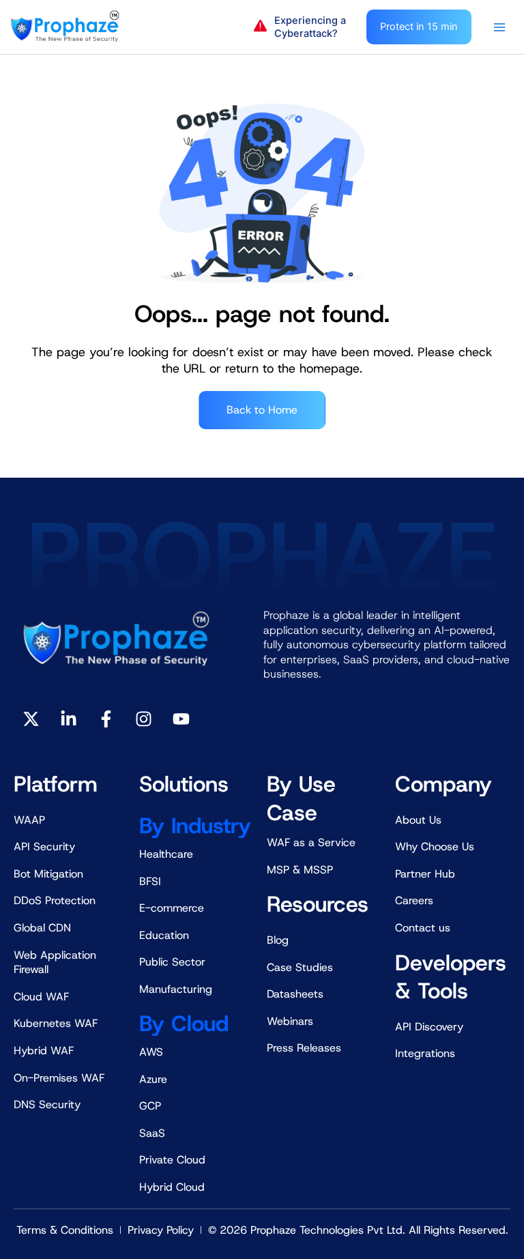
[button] (303, 27)
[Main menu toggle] (499, 27)
